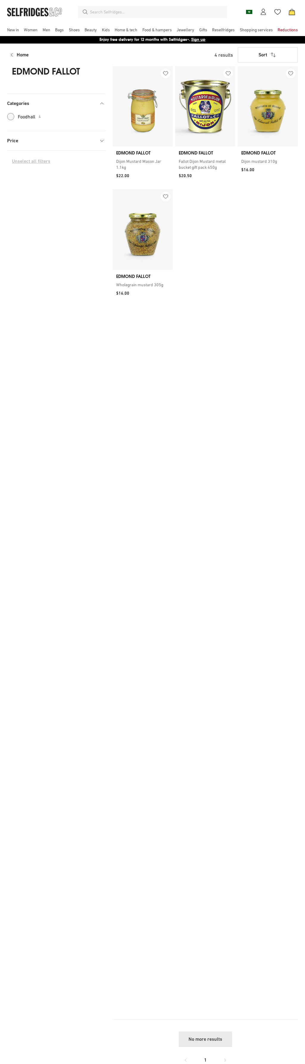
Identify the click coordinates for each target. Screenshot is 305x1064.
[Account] (263, 12)
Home (23, 55)
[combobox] (157, 12)
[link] (142, 164)
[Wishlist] (278, 12)
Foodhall (29, 116)
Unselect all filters (31, 161)
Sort (263, 55)
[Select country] (249, 12)
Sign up (198, 39)
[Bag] (292, 12)
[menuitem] (13, 30)
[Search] (85, 12)
